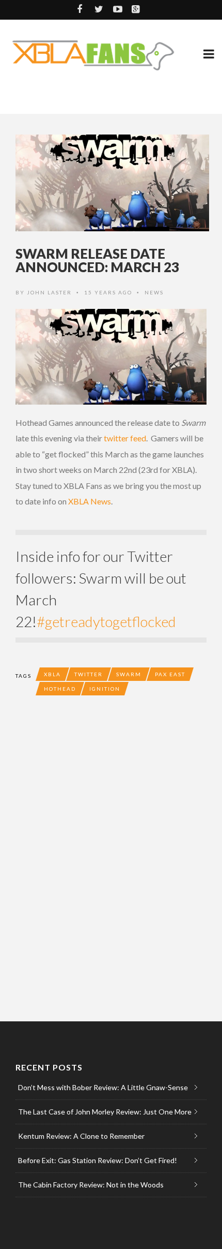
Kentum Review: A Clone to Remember (81, 1136)
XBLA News (89, 501)
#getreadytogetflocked (106, 621)
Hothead (60, 689)
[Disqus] (111, 855)
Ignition (104, 689)
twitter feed (125, 438)
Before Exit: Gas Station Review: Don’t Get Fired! (97, 1160)
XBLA (52, 674)
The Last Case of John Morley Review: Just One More (105, 1111)
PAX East (170, 674)
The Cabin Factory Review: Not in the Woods (91, 1184)
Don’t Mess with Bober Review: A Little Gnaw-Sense (103, 1087)
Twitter (88, 674)
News (154, 292)
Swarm (128, 674)
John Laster (49, 292)
